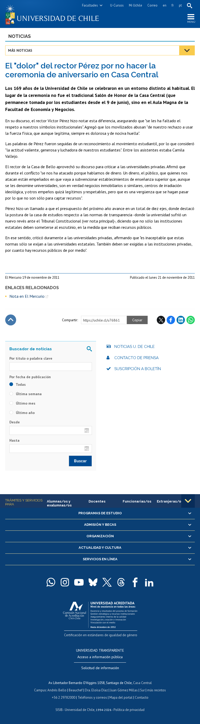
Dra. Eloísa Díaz (96, 690)
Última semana (28, 394)
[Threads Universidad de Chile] (121, 582)
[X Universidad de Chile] (107, 582)
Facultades (90, 5)
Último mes (25, 403)
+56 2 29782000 (63, 697)
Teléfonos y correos (92, 697)
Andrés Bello (56, 690)
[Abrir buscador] (189, 5)
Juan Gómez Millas (124, 690)
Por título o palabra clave (30, 358)
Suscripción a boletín (137, 368)
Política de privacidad (129, 710)
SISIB (59, 710)
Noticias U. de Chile (134, 346)
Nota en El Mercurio (27, 296)
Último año (25, 412)
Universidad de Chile (80, 710)
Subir (10, 319)
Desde (14, 422)
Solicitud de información (100, 667)
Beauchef (76, 690)
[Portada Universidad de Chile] (52, 14)
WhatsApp (190, 320)
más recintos (156, 690)
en (164, 5)
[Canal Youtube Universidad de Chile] (78, 582)
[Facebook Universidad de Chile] (135, 582)
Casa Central (142, 683)
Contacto (141, 697)
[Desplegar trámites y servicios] (188, 501)
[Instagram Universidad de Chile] (64, 582)
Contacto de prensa (136, 357)
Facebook (171, 320)
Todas (20, 384)
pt (180, 5)
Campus (40, 690)
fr (173, 5)
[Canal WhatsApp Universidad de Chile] (50, 582)
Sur (142, 690)
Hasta (14, 440)
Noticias (19, 36)
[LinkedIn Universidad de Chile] (149, 582)
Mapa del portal (121, 697)
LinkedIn (181, 320)
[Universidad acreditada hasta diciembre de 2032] (100, 613)
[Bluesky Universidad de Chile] (92, 582)
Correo (152, 5)
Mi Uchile (135, 5)
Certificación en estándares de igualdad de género (100, 635)
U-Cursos (117, 5)
